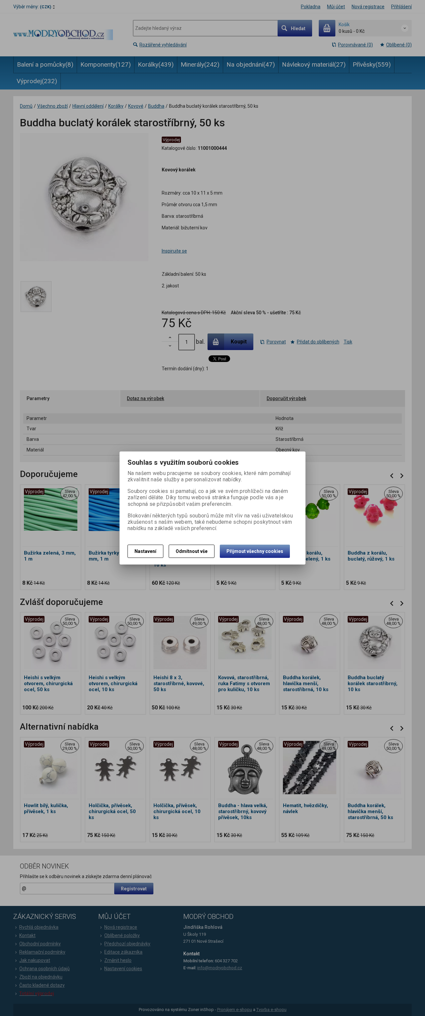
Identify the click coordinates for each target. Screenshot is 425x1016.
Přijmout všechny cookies (254, 551)
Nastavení (145, 551)
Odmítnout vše (192, 551)
